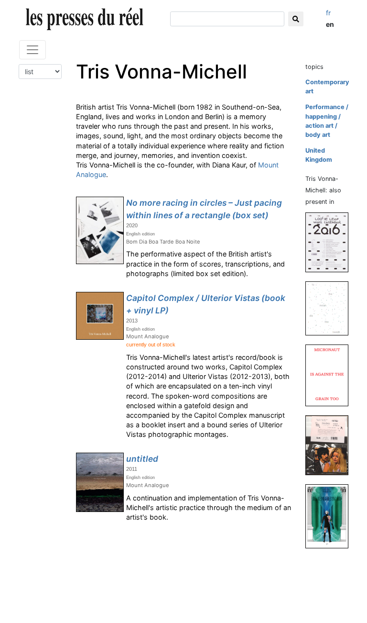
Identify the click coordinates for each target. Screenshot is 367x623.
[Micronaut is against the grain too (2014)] (330, 374)
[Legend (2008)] (330, 516)
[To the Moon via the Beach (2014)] (330, 308)
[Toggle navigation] (32, 49)
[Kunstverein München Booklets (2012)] (330, 444)
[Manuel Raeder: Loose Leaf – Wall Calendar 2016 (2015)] (330, 241)
